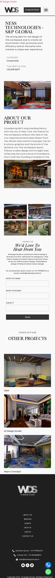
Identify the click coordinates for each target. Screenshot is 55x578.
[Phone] (48, 565)
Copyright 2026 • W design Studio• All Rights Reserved (29, 577)
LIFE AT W (27, 527)
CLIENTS (27, 523)
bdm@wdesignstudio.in (31, 273)
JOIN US (27, 532)
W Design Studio (13, 431)
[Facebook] (23, 565)
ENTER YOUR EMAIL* (13, 291)
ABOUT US (27, 515)
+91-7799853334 (40, 271)
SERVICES (27, 519)
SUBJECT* (10, 303)
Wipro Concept (12, 472)
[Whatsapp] (48, 572)
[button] (46, 10)
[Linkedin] (32, 565)
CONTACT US (27, 536)
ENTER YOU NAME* (13, 278)
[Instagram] (27, 565)
